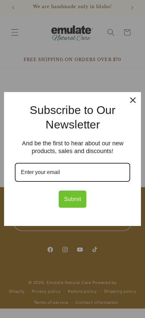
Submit (72, 199)
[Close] (133, 100)
